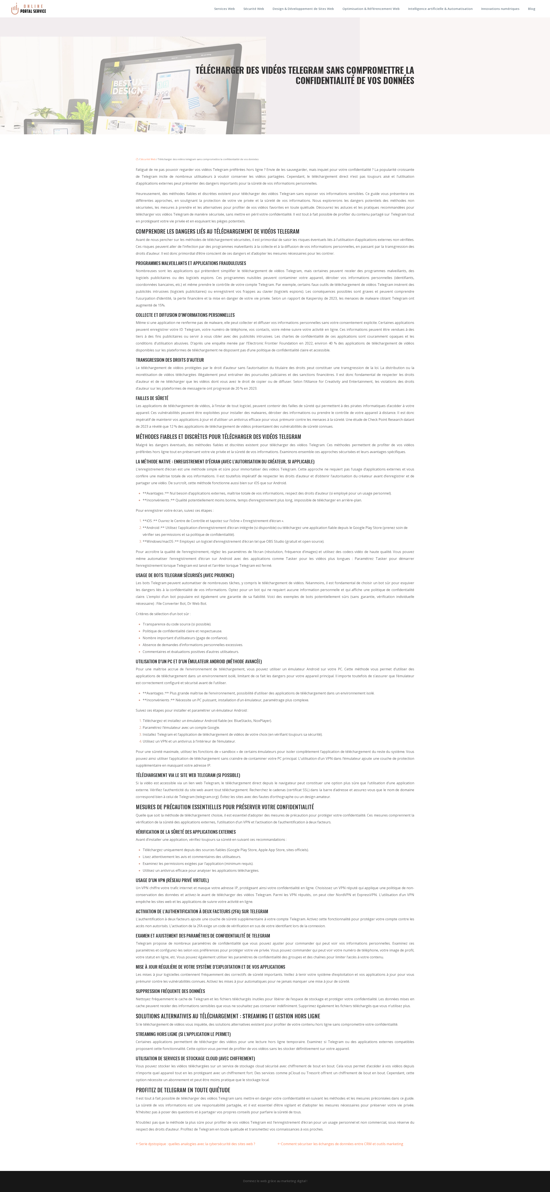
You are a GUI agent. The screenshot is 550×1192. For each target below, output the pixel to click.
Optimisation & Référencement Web (371, 8)
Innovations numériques (500, 8)
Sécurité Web (253, 8)
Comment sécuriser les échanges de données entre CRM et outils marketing (342, 1143)
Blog (531, 8)
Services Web (224, 8)
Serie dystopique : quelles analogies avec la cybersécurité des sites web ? (197, 1143)
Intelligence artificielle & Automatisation (440, 8)
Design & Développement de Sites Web (303, 8)
